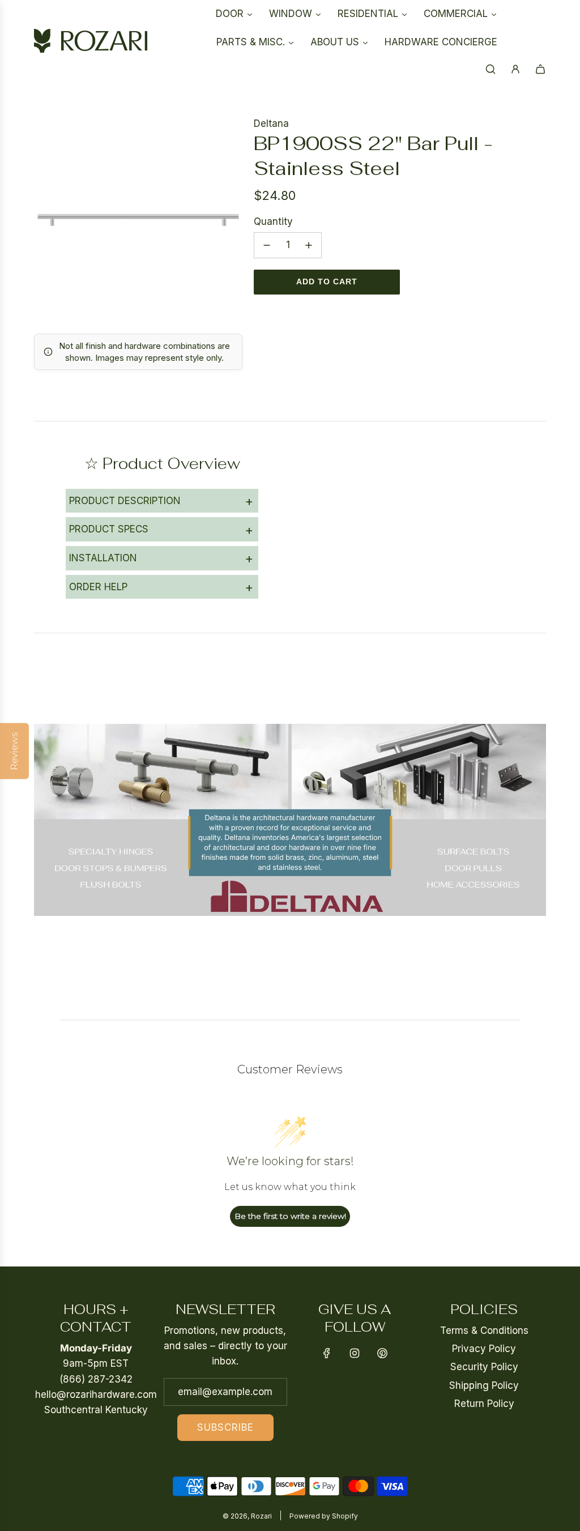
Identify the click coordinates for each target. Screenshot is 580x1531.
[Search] (490, 69)
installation (161, 558)
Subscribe (225, 1427)
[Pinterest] (382, 1353)
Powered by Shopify (323, 1516)
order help (161, 586)
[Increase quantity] (308, 245)
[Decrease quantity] (266, 245)
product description (161, 500)
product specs (161, 529)
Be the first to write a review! (290, 1216)
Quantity (273, 221)
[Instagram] (354, 1353)
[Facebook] (326, 1353)
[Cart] (540, 69)
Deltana (271, 123)
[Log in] (515, 69)
